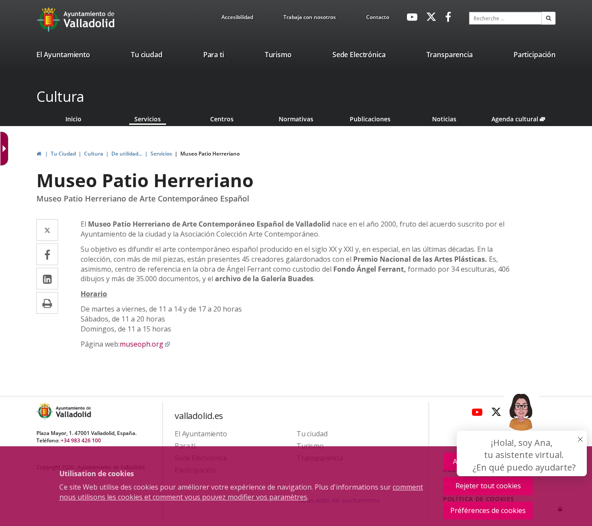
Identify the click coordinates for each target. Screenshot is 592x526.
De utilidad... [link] (126, 153)
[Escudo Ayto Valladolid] (45, 411)
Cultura (60, 96)
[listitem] (63, 56)
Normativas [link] (296, 119)
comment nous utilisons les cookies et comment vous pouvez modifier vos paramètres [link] (241, 492)
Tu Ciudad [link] (63, 153)
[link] (237, 18)
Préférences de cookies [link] (488, 510)
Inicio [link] (73, 119)
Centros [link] (222, 119)
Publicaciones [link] (370, 119)
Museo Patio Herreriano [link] (210, 153)
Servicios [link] (147, 119)
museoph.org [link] (145, 344)
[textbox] (505, 18)
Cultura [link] (93, 153)
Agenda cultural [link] (523, 119)
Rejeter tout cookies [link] (488, 485)
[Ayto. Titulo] (73, 411)
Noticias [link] (444, 119)
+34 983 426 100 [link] (81, 440)
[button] (548, 18)
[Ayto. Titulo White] (89, 19)
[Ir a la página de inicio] (49, 19)
